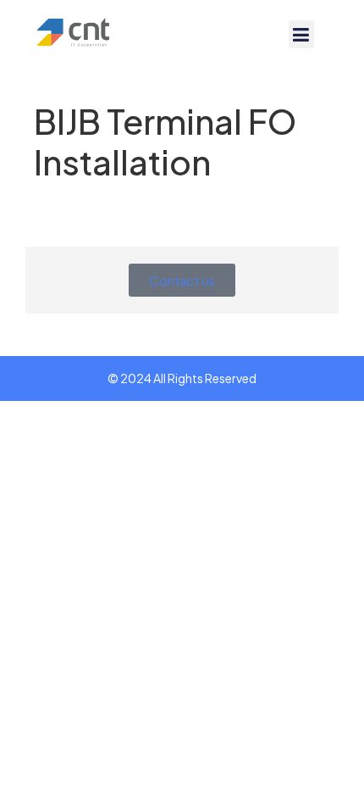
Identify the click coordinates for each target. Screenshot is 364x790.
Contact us (182, 280)
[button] (301, 34)
